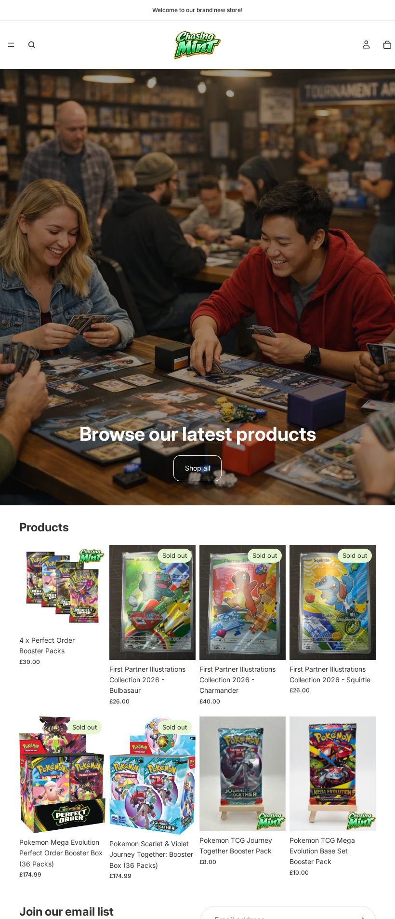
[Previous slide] (29, 774)
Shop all (197, 468)
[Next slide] (94, 774)
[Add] (90, 616)
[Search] (31, 44)
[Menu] (11, 45)
